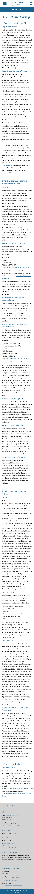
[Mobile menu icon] (31, 3)
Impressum (8, 88)
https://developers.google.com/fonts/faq (18, 788)
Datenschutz (18, 890)
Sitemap (8, 890)
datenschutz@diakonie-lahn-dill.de (18, 267)
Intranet (17, 892)
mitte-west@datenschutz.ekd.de (17, 358)
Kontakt (13, 890)
